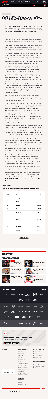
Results (20, 1)
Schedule (12, 1)
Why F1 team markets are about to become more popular (38, 279)
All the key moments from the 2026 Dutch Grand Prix (38, 261)
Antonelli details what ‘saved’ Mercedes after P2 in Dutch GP (16, 278)
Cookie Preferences (22, 384)
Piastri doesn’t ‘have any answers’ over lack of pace (16, 270)
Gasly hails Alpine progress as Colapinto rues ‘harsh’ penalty (39, 271)
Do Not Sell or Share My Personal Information (23, 374)
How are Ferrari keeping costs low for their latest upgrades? (15, 264)
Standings (27, 1)
